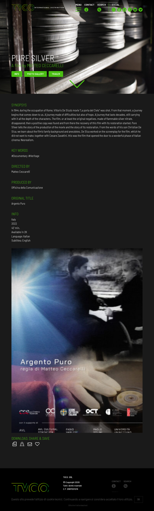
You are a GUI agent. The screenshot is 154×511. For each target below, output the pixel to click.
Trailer (56, 73)
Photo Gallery (35, 73)
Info (16, 73)
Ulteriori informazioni (78, 505)
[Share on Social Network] (22, 443)
